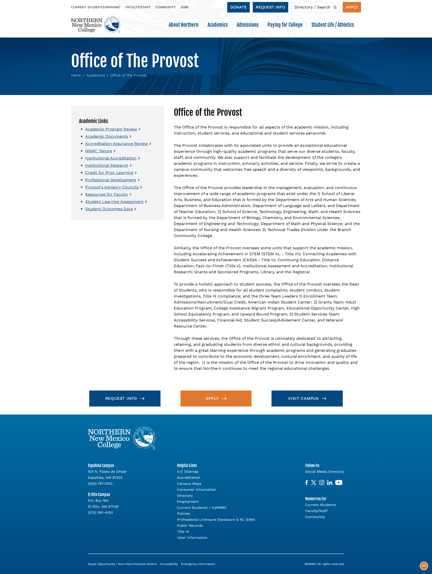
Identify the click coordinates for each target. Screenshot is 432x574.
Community (165, 7)
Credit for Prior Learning (109, 172)
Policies (183, 514)
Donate (238, 7)
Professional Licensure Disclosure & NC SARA (216, 520)
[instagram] (321, 482)
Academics (95, 75)
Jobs (184, 7)
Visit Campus (303, 398)
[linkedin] (329, 482)
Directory (185, 496)
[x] (313, 482)
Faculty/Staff (138, 7)
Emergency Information (198, 564)
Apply (352, 7)
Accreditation (188, 478)
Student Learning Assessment (114, 201)
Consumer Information (196, 490)
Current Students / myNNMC (202, 508)
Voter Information (192, 538)
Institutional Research (106, 165)
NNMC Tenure (98, 150)
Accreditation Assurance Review (116, 143)
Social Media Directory (324, 472)
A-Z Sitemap (187, 472)
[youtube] (338, 482)
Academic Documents (106, 136)
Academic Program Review (111, 129)
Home (76, 75)
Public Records (190, 526)
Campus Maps (189, 484)
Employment (187, 502)
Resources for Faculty (106, 194)
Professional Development (110, 180)
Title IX (183, 532)
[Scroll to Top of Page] (424, 566)
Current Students (320, 505)
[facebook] (306, 482)
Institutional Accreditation (110, 158)
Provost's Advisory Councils (112, 187)
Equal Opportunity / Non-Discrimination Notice (122, 564)
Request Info (270, 7)
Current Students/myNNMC (95, 7)
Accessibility (169, 564)
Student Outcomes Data (109, 208)
